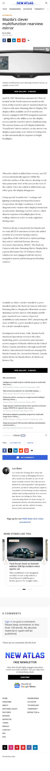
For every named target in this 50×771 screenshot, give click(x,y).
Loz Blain (17, 468)
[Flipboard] (23, 40)
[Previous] (6, 561)
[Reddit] (19, 40)
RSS (3, 733)
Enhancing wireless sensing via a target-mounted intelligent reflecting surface (24, 398)
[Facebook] (4, 40)
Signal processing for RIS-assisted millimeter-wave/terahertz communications (24, 424)
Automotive (7, 15)
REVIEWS (6, 716)
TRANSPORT (39, 9)
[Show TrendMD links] (46, 435)
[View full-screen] (47, 49)
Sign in (9, 621)
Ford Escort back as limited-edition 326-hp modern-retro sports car (24, 566)
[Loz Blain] (6, 470)
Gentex (30, 443)
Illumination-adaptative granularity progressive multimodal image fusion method (23, 415)
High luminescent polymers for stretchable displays (21, 391)
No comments (27, 457)
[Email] (28, 40)
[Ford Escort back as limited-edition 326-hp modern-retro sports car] (25, 549)
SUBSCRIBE (6, 702)
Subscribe (25, 677)
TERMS (5, 723)
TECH (4, 9)
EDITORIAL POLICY (9, 709)
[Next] (44, 561)
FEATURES (6, 712)
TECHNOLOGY (33, 705)
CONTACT (6, 730)
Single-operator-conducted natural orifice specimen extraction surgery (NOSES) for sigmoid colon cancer (24, 407)
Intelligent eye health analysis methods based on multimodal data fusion (24, 383)
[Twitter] (9, 40)
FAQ (4, 737)
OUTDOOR (27, 9)
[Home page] (25, 4)
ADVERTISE (7, 719)
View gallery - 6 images (25, 91)
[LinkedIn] (14, 40)
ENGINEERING (15, 9)
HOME (5, 698)
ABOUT (5, 705)
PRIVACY (5, 726)
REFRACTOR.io (33, 712)
